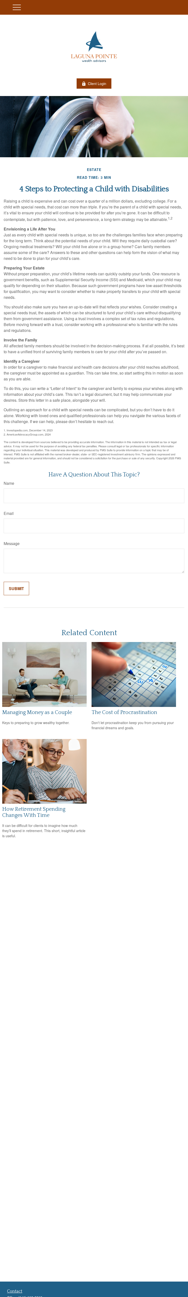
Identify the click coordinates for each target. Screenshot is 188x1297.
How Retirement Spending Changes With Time (33, 812)
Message (12, 543)
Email (9, 513)
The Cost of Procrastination (124, 712)
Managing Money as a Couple (37, 712)
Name (9, 483)
